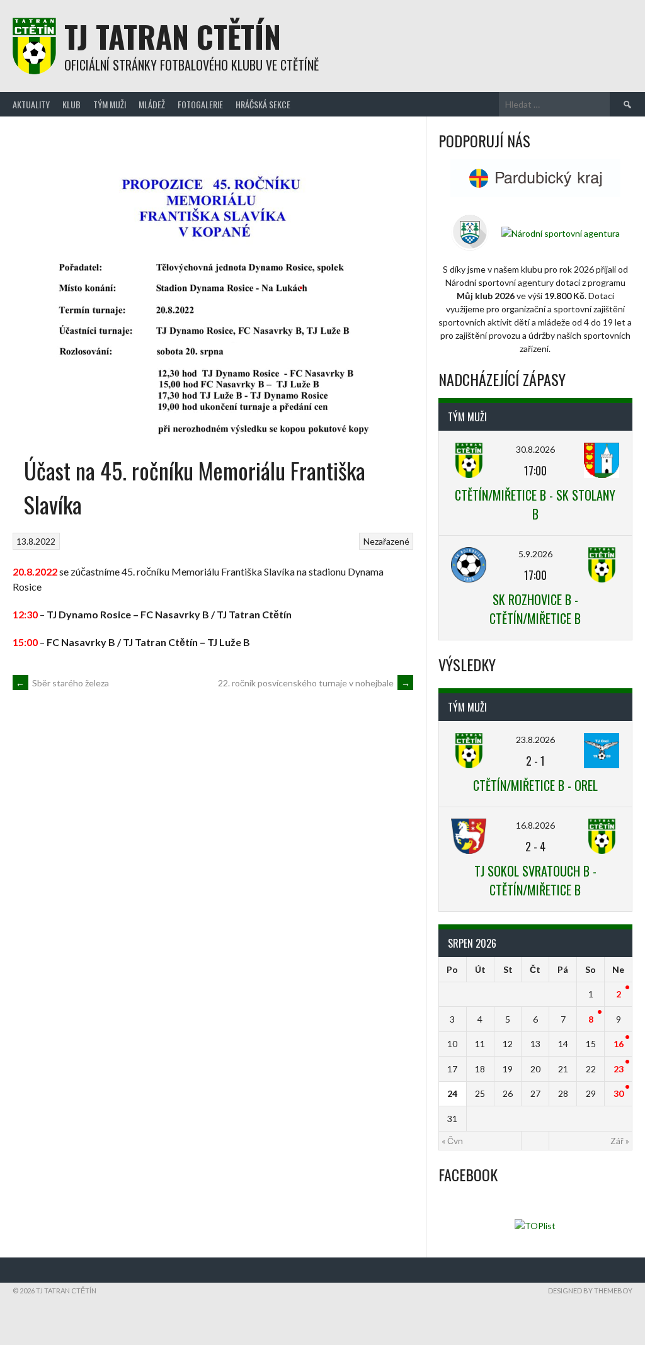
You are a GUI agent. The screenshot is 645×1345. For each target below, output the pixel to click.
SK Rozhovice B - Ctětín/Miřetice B (535, 609)
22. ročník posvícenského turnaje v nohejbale (314, 683)
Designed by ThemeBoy (590, 1290)
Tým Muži (109, 104)
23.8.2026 (535, 739)
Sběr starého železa (62, 683)
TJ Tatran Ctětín (172, 36)
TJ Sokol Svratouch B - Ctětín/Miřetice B (535, 880)
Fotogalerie (200, 104)
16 (619, 1043)
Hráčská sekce (263, 104)
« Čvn (452, 1140)
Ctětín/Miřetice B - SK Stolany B (535, 504)
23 (619, 1069)
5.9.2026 (535, 553)
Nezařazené (386, 541)
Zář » (619, 1140)
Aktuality (31, 104)
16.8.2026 (535, 825)
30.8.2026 (535, 449)
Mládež (152, 104)
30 (619, 1093)
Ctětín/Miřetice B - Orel (535, 785)
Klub (71, 104)
